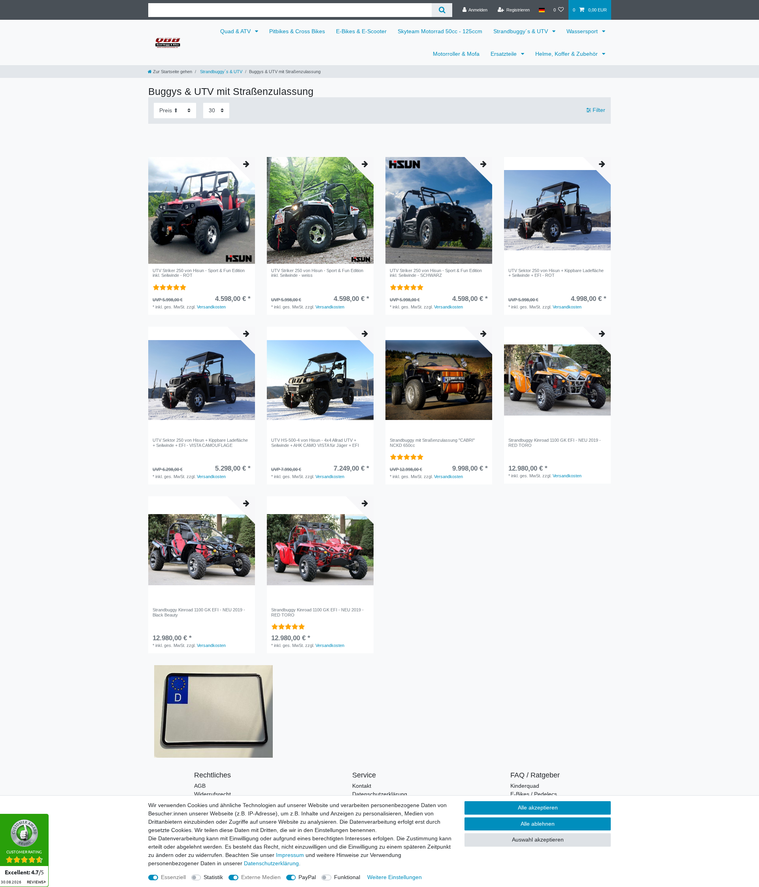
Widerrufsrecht (212, 794)
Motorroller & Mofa (456, 54)
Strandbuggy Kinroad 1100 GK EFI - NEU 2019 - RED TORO (554, 442)
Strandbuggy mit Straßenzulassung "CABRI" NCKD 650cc (432, 442)
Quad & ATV (236, 31)
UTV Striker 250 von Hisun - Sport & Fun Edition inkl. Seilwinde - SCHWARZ (436, 273)
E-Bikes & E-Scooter (361, 31)
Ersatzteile (504, 54)
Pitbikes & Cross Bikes (297, 31)
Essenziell (173, 877)
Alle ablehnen (538, 824)
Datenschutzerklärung (379, 794)
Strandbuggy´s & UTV (521, 31)
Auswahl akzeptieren (538, 839)
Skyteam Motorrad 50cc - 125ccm (440, 31)
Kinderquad (524, 786)
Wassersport (582, 31)
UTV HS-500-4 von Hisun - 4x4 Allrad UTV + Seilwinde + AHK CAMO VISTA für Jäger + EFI (315, 442)
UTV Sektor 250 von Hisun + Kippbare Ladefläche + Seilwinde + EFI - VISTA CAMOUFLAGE (200, 442)
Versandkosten (211, 306)
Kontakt (361, 786)
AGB (200, 786)
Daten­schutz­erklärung (271, 863)
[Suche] (442, 10)
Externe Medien (261, 877)
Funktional (347, 877)
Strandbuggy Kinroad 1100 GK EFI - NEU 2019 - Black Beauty (199, 612)
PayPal (307, 877)
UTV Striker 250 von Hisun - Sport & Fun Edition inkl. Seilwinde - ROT (199, 273)
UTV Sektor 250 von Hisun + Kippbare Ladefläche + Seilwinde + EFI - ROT (556, 273)
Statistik (213, 877)
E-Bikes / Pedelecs (533, 794)
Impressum (290, 855)
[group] (201, 210)
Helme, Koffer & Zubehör (567, 54)
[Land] (541, 10)
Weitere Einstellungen (394, 877)
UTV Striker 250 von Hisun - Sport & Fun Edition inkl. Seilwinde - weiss (317, 273)
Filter (598, 110)
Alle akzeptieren (538, 807)
